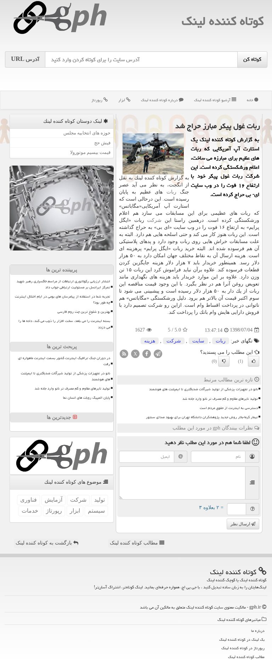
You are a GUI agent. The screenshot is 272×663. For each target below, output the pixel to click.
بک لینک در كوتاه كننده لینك (242, 639)
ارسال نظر (241, 523)
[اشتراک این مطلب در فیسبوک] (147, 353)
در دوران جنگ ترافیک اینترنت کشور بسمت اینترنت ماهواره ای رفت (64, 361)
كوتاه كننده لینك (223, 21)
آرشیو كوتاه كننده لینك (213, 100)
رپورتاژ (97, 100)
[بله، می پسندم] (253, 361)
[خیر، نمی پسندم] (224, 361)
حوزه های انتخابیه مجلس (86, 133)
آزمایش (53, 500)
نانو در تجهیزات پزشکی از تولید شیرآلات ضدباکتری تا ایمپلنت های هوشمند (203, 389)
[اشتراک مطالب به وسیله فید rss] (124, 353)
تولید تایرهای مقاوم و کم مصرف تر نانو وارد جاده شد (220, 398)
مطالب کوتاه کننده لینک (134, 543)
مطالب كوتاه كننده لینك (246, 657)
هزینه (149, 341)
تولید (99, 500)
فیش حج (102, 142)
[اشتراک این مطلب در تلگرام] (158, 353)
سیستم (96, 511)
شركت (154, 220)
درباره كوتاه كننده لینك (160, 100)
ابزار (122, 100)
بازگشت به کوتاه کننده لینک (44, 543)
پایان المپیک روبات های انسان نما (86, 397)
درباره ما (258, 630)
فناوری (28, 500)
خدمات (30, 511)
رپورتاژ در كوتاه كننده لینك (243, 648)
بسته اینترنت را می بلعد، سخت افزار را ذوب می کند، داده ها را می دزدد (64, 323)
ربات (171, 192)
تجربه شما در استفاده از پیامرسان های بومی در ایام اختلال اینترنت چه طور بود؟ (62, 299)
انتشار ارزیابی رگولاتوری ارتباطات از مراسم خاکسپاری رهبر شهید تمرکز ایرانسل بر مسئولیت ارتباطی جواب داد (63, 284)
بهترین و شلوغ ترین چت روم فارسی (83, 311)
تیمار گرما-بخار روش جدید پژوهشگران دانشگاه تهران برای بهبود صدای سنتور (202, 417)
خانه (250, 100)
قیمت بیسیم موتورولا (90, 152)
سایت (198, 341)
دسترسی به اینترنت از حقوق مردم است (229, 407)
